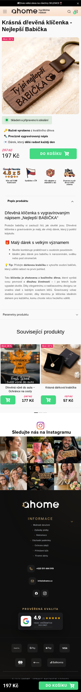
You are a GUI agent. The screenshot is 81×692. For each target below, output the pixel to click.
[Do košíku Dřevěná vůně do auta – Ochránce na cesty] (7, 399)
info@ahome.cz (45, 580)
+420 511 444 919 (45, 568)
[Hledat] (69, 11)
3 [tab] (45, 412)
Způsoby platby (41, 530)
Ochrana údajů (41, 545)
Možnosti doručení (41, 525)
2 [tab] (40, 412)
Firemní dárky (41, 555)
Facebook (36, 593)
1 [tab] (36, 412)
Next (77, 369)
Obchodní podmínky (41, 540)
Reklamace (41, 535)
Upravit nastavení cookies (51, 678)
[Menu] (5, 11)
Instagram (45, 593)
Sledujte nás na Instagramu (41, 432)
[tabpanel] (20, 374)
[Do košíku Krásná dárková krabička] (48, 399)
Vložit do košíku (53, 153)
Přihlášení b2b (41, 550)
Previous (3, 369)
